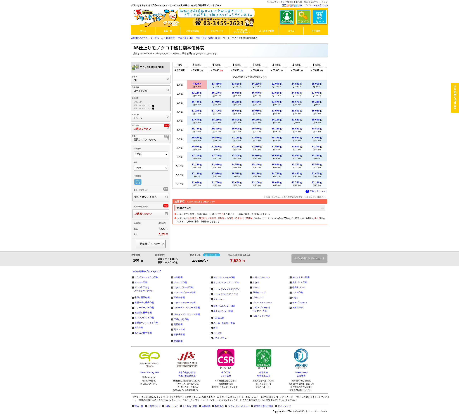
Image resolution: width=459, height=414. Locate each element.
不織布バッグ (259, 292)
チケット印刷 (180, 282)
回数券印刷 (179, 297)
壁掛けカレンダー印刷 (224, 306)
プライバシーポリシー (239, 406)
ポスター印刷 (140, 282)
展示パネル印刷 (299, 282)
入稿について (171, 406)
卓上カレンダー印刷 (223, 311)
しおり (256, 282)
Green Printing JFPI (149, 372)
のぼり (295, 297)
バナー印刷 (297, 292)
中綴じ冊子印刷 (185, 38)
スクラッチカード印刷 (184, 302)
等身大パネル (298, 287)
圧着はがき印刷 (181, 319)
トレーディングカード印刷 (187, 307)
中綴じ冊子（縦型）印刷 (208, 38)
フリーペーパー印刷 (144, 307)
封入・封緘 (179, 329)
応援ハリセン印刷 (261, 316)
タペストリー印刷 (300, 277)
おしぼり (217, 333)
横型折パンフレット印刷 (146, 322)
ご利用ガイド (154, 406)
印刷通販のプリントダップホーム (147, 38)
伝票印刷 (178, 341)
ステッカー (218, 299)
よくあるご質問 (189, 406)
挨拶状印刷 (179, 334)
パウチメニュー (220, 338)
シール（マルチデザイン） (226, 294)
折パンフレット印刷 (144, 317)
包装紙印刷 (218, 318)
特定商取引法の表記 (263, 406)
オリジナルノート (261, 277)
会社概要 (206, 406)
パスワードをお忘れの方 (316, 5)
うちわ (256, 287)
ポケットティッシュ (262, 302)
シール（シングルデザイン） (227, 289)
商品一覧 (138, 406)
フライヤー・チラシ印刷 (146, 277)
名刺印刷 (178, 277)
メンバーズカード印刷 (184, 292)
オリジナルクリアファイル (226, 282)
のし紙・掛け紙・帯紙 (224, 323)
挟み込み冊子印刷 (143, 332)
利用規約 (219, 406)
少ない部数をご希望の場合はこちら (250, 76)
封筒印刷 (178, 324)
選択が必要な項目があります (309, 258)
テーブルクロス (299, 302)
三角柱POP (297, 307)
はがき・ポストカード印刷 (187, 314)
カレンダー (213, 255)
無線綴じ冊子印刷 (143, 312)
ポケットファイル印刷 (224, 277)
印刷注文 (170, 38)
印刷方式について (318, 191)
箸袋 (215, 328)
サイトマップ (284, 406)
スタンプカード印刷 (183, 287)
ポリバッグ (258, 297)
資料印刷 (138, 327)
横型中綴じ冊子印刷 (144, 302)
